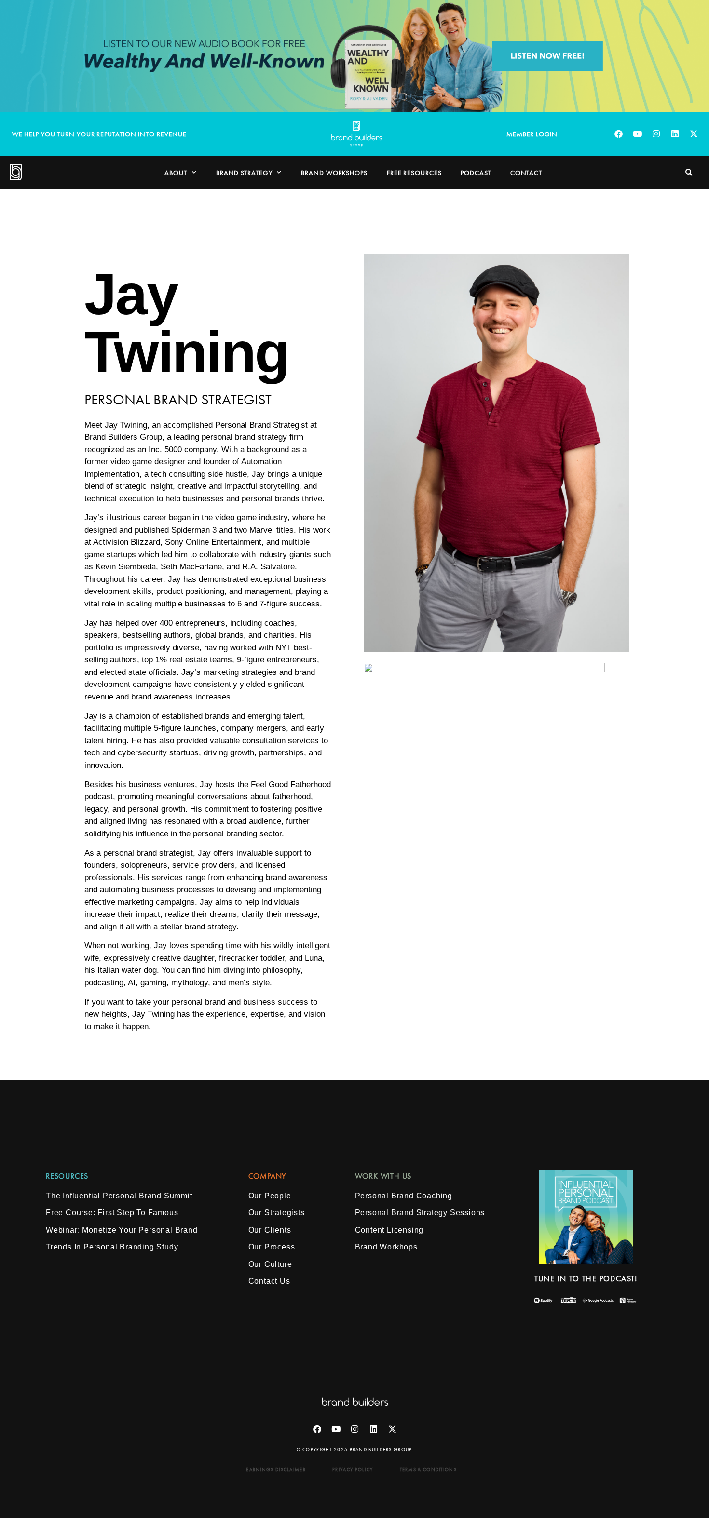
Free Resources (414, 172)
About (175, 172)
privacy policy (352, 1469)
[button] (689, 172)
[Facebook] (618, 134)
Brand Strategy (244, 172)
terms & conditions (428, 1469)
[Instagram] (656, 134)
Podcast (476, 172)
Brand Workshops (334, 172)
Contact (526, 172)
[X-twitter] (693, 134)
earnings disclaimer (276, 1469)
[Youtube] (637, 134)
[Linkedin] (675, 134)
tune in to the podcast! (586, 1279)
